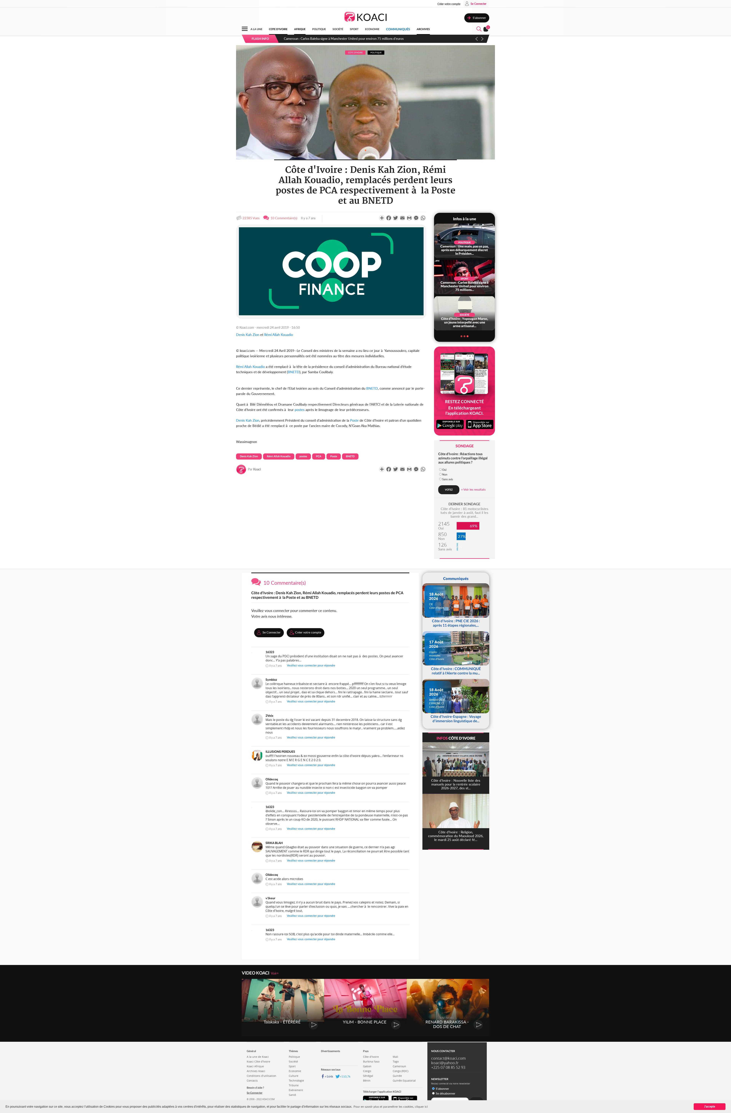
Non (444, 474)
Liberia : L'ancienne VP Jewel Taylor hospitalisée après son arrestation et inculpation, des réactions (352, 39)
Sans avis (447, 479)
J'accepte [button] (709, 1106)
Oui (444, 469)
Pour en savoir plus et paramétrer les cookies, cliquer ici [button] (391, 1106)
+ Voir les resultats (473, 489)
